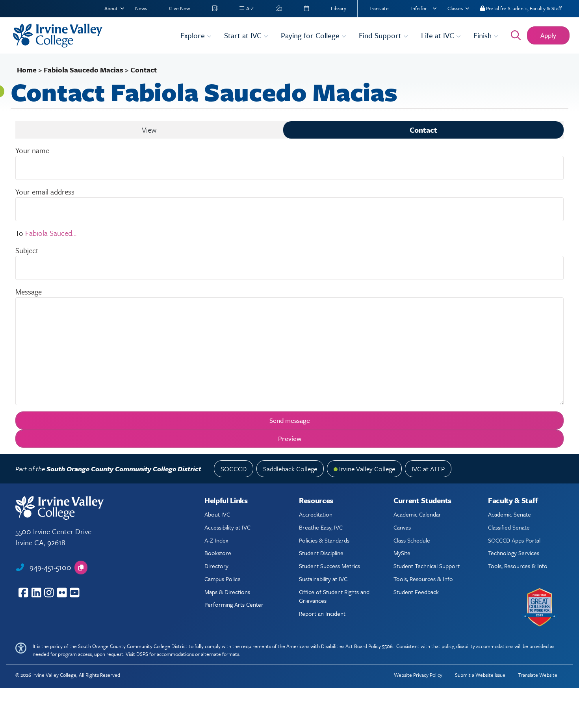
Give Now (179, 8)
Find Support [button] (381, 35)
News (141, 8)
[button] (80, 567)
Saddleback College (290, 469)
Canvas (402, 527)
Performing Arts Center (234, 604)
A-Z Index (216, 540)
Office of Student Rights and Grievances (334, 596)
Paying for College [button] (311, 35)
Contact (423, 129)
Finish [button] (483, 35)
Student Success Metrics (329, 565)
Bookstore (217, 552)
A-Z (249, 8)
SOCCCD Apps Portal (514, 540)
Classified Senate (509, 527)
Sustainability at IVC (323, 578)
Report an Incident (322, 613)
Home (27, 70)
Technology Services (513, 552)
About (111, 8)
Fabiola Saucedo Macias (83, 70)
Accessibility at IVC (227, 527)
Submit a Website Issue (480, 675)
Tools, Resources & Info (423, 578)
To (19, 233)
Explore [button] (193, 35)
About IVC (217, 514)
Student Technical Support (426, 565)
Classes (455, 8)
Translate (379, 8)
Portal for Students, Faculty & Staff (523, 8)
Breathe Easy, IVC (321, 527)
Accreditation (315, 514)
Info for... (420, 8)
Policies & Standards (324, 540)
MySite (401, 552)
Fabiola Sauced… (50, 233)
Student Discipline (321, 552)
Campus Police (222, 578)
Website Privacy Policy (418, 675)
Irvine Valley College (367, 469)
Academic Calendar (417, 514)
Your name (32, 150)
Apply (548, 35)
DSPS (142, 654)
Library (338, 8)
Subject (27, 250)
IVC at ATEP (428, 469)
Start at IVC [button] (244, 35)
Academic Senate (509, 514)
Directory (216, 565)
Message (28, 291)
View (149, 129)
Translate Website (537, 675)
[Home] (91, 36)
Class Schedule (411, 540)
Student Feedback (416, 591)
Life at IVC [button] (438, 35)
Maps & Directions (227, 591)
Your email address (44, 191)
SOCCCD (234, 469)
